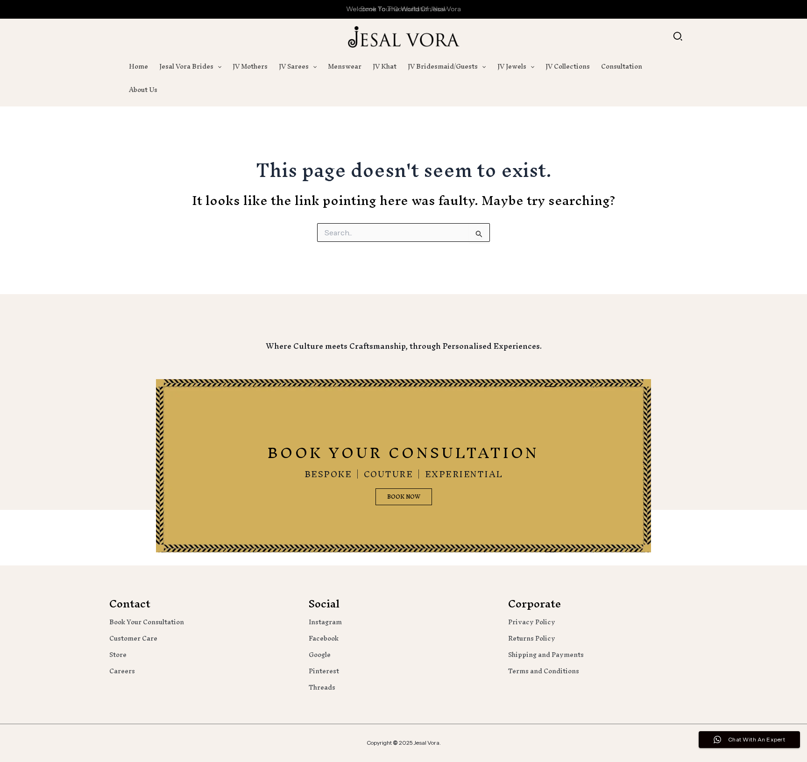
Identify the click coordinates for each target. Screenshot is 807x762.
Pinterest (324, 671)
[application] (217, 66)
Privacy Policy (531, 622)
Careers (122, 671)
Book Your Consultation (146, 622)
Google (320, 655)
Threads (322, 687)
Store (118, 655)
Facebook (324, 638)
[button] (678, 37)
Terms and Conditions (543, 671)
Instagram (325, 622)
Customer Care (133, 638)
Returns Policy (531, 638)
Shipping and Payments (546, 655)
